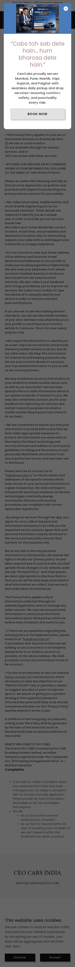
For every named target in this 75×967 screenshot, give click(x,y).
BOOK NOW (37, 114)
